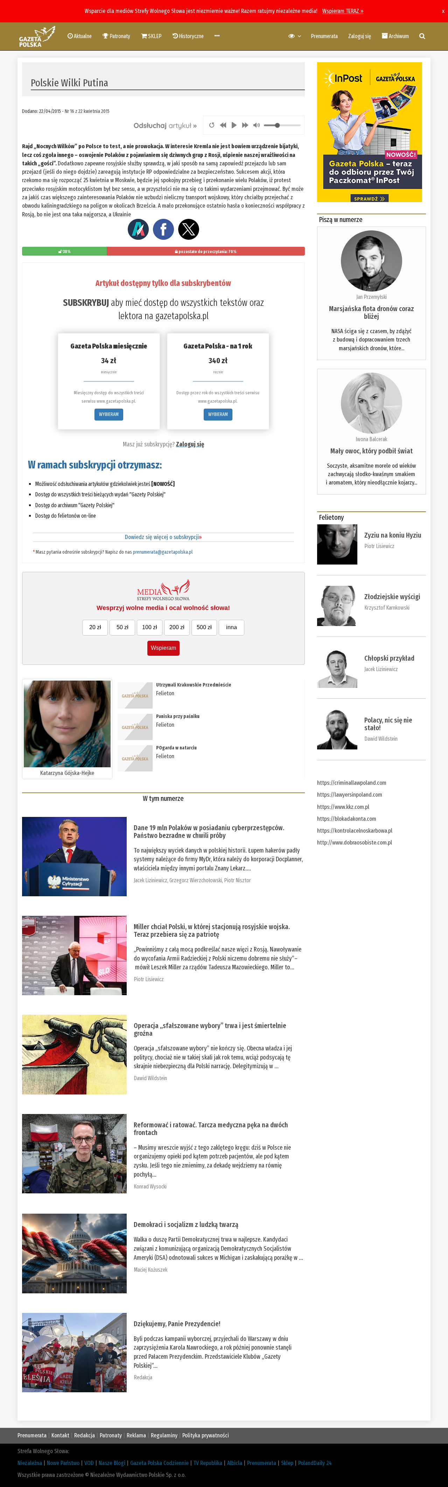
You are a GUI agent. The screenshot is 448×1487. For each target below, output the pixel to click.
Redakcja (143, 1377)
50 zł (122, 627)
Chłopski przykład (389, 658)
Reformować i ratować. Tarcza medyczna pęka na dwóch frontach (211, 1129)
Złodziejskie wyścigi (392, 596)
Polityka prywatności (205, 1435)
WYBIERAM (109, 414)
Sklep (287, 1463)
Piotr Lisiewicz (149, 979)
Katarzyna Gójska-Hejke (67, 773)
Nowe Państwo (63, 1463)
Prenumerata (324, 36)
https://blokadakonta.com (346, 818)
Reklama (136, 1435)
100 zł (149, 627)
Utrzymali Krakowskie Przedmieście (193, 685)
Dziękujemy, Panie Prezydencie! (177, 1324)
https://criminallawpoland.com (351, 782)
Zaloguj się (359, 36)
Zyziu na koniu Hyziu (392, 535)
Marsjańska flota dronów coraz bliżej (371, 312)
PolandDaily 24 (315, 1463)
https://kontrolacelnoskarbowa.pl (354, 830)
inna (231, 627)
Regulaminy (164, 1435)
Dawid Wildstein (150, 1078)
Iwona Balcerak (371, 439)
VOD (89, 1463)
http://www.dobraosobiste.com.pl (354, 842)
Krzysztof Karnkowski (387, 607)
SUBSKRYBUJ (86, 302)
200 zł (176, 627)
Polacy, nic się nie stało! (388, 724)
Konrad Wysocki (150, 1186)
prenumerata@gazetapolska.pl (162, 552)
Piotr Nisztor (237, 880)
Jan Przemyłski (371, 297)
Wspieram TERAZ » (342, 11)
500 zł (204, 627)
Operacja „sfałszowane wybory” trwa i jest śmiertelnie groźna (210, 1029)
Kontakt (60, 1435)
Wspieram (163, 648)
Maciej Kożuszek (150, 1269)
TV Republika (208, 1463)
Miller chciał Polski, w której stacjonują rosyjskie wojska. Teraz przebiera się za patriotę (212, 930)
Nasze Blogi (112, 1463)
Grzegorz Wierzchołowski (195, 880)
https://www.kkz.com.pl (343, 807)
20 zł (95, 627)
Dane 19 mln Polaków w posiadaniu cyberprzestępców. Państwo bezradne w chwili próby (209, 832)
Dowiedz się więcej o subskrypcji (163, 537)
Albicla (234, 1463)
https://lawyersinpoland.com (349, 794)
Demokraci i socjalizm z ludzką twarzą (186, 1224)
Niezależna (30, 1463)
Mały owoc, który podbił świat (371, 451)
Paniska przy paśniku (178, 716)
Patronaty (111, 1435)
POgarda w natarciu (176, 748)
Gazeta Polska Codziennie (159, 1463)
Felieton (165, 693)
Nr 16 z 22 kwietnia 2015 (87, 111)
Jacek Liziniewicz (150, 880)
